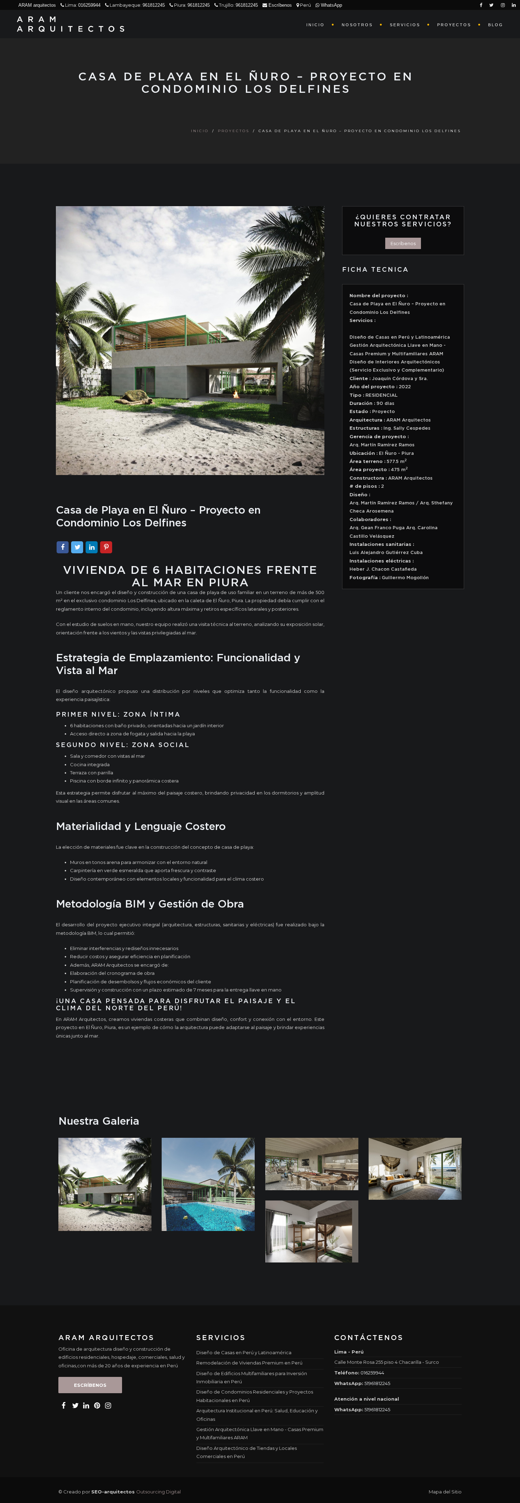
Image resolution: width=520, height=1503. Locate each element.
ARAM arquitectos (37, 5)
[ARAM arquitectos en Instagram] (107, 1405)
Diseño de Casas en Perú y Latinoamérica (243, 1352)
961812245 (154, 5)
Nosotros (357, 25)
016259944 (89, 5)
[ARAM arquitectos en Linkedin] (85, 1405)
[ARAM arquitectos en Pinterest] (96, 1405)
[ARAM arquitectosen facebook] (481, 5)
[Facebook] (62, 547)
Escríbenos (279, 5)
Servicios (405, 25)
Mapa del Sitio (445, 1491)
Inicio (315, 25)
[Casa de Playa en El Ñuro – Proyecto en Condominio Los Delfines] (104, 1184)
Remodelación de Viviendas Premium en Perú (249, 1363)
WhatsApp (330, 5)
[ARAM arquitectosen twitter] (491, 5)
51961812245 (377, 1383)
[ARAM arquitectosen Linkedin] (514, 5)
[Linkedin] (91, 547)
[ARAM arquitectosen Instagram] (503, 5)
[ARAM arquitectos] (73, 24)
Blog (495, 25)
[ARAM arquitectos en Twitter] (74, 1405)
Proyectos (454, 25)
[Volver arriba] (507, 1492)
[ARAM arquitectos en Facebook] (63, 1405)
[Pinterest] (106, 547)
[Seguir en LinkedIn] (281, 15)
